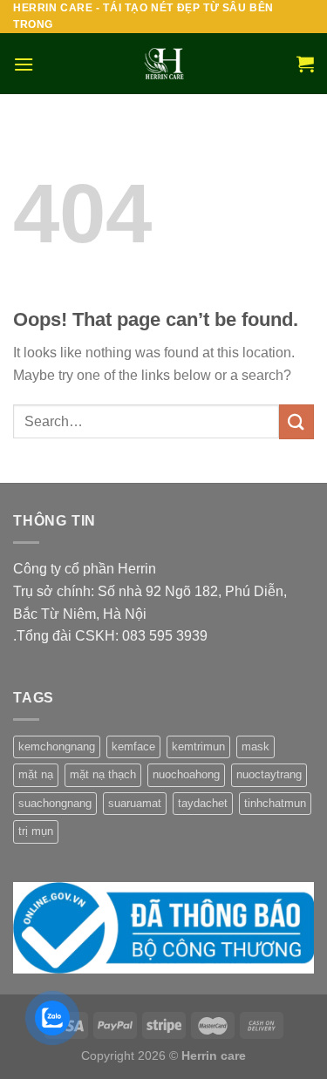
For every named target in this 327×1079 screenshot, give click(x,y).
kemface (133, 746)
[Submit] (296, 421)
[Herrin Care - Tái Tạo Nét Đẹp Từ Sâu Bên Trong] (164, 63)
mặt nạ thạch (103, 774)
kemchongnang (56, 746)
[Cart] (305, 63)
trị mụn (35, 831)
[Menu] (23, 64)
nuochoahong (186, 774)
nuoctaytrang (269, 774)
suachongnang (55, 803)
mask (255, 746)
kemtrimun (198, 746)
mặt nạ (35, 774)
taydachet (203, 803)
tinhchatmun (275, 803)
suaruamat (134, 803)
